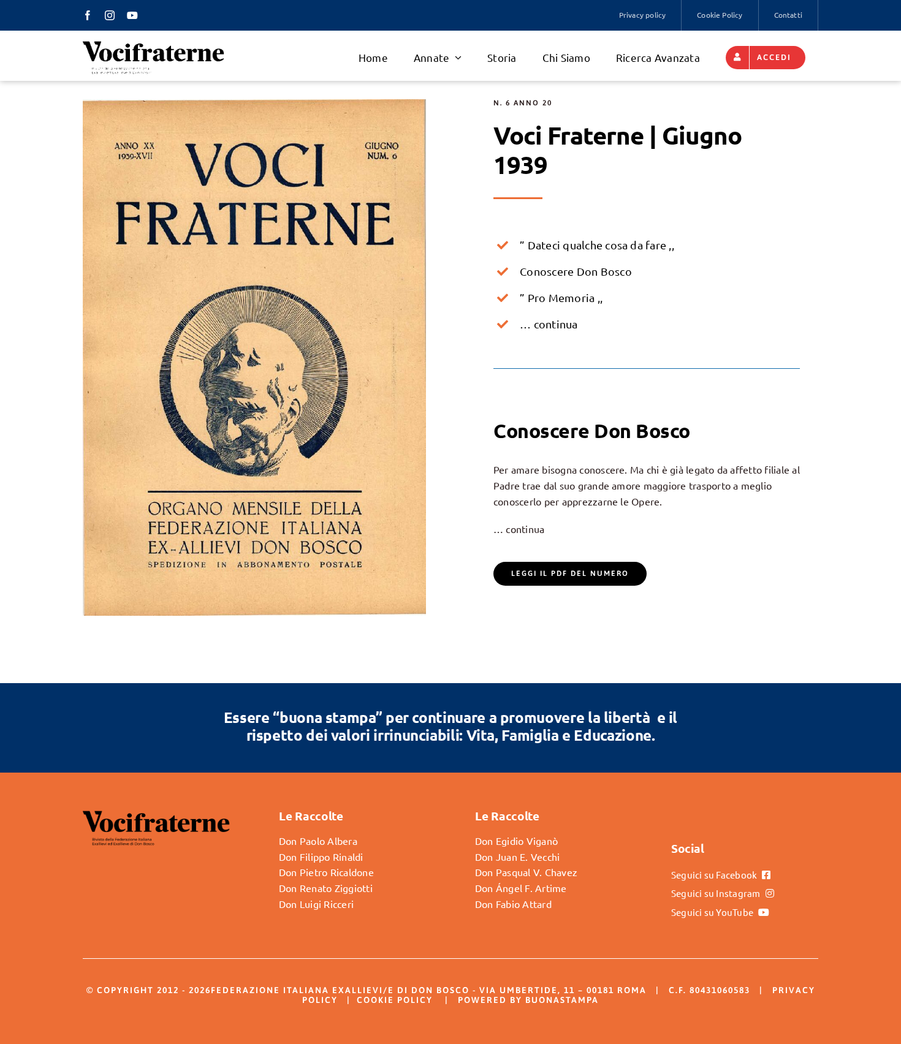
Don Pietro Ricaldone (326, 872)
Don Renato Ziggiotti (326, 888)
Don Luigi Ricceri (316, 904)
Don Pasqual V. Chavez (526, 872)
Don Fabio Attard (513, 904)
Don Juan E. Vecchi (517, 856)
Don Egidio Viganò (516, 840)
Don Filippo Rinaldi (321, 856)
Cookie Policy (395, 1000)
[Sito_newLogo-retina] (153, 45)
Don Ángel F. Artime (521, 888)
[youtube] (132, 15)
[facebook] (88, 15)
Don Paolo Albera (318, 840)
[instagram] (110, 15)
